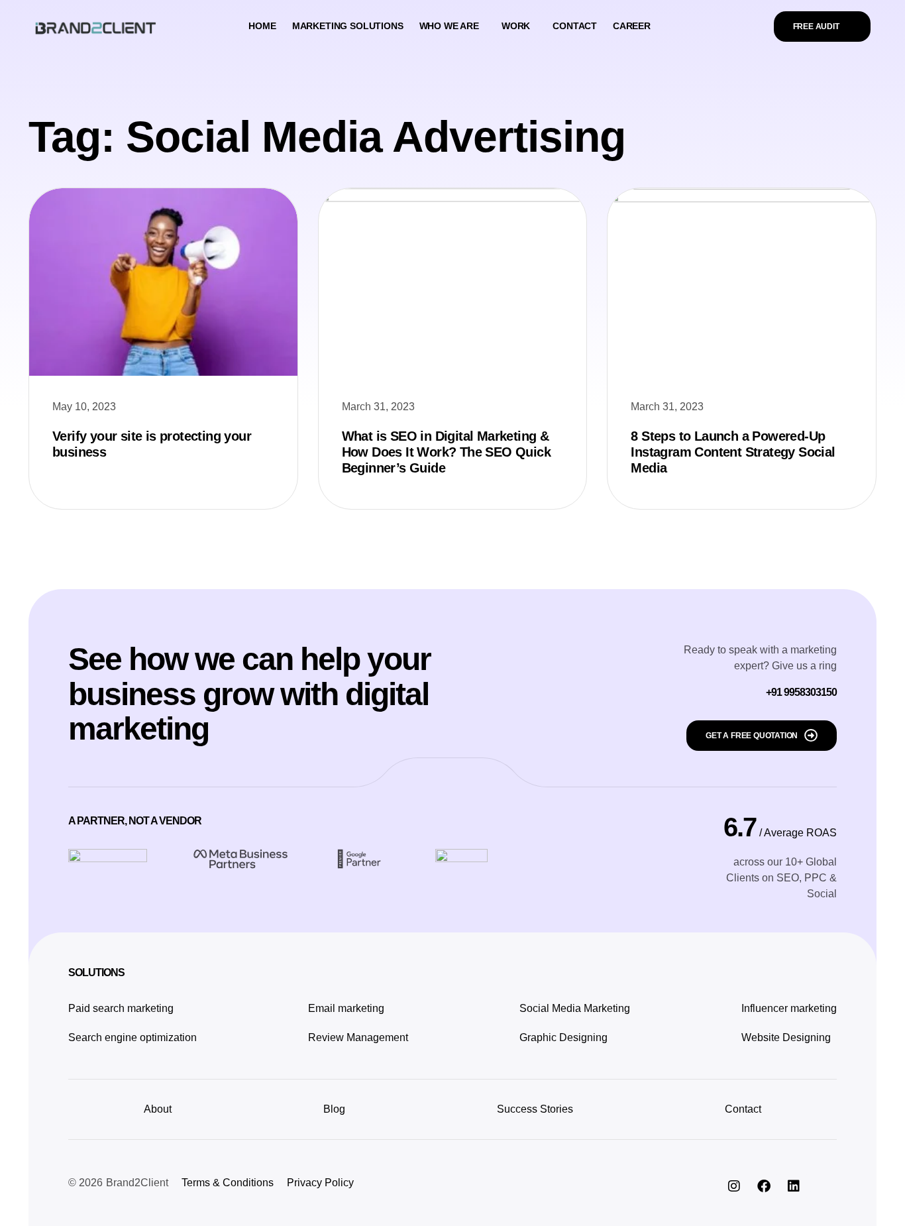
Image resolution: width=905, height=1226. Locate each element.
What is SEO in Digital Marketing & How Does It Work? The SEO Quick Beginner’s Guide (446, 452)
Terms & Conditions (228, 1182)
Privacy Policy (320, 1182)
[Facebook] (764, 1186)
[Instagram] (734, 1186)
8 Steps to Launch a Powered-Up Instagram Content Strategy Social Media (733, 452)
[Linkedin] (793, 1186)
